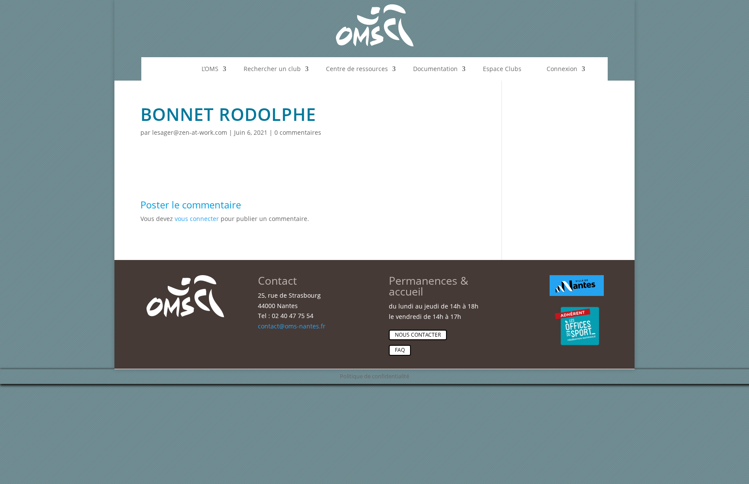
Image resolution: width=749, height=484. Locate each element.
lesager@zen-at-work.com (189, 132)
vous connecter (197, 218)
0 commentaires (297, 132)
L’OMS (210, 69)
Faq (400, 350)
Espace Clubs (502, 69)
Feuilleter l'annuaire (589, 202)
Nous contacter (418, 334)
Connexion (562, 69)
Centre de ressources (357, 69)
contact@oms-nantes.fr (292, 326)
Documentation (435, 69)
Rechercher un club (272, 69)
